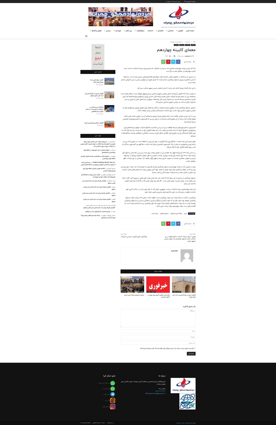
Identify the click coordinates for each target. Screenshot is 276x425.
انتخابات (188, 45)
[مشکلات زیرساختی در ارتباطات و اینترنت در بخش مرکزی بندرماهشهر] (109, 108)
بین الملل (182, 45)
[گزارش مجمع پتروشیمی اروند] (109, 124)
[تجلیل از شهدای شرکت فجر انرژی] (132, 284)
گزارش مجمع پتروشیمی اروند (93, 123)
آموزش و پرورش (177, 292)
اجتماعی (188, 42)
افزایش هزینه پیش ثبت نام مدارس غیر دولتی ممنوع (99, 208)
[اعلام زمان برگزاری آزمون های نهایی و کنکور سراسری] (158, 284)
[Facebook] (178, 62)
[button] (86, 36)
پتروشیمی (124, 292)
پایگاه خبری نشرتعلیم (176, 213)
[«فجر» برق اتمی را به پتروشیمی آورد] (109, 81)
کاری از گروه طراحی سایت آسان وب (186, 423)
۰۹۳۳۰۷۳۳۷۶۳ (160, 391)
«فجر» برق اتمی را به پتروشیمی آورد (96, 81)
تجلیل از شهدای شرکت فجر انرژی (134, 295)
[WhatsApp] (163, 62)
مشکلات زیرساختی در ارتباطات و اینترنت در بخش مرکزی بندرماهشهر (94, 109)
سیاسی (176, 45)
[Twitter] (173, 62)
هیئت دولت (155, 213)
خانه (194, 42)
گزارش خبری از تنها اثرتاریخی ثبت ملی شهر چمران (94, 95)
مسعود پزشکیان (164, 213)
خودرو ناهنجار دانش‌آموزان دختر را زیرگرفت (97, 212)
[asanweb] (193, 56)
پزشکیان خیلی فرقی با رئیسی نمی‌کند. (134, 237)
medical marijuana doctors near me (104, 162)
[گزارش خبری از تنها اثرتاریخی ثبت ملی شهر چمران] (184, 284)
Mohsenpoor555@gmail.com (155, 394)
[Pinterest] (168, 62)
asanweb (187, 56)
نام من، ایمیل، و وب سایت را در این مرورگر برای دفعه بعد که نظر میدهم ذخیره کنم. (167, 348)
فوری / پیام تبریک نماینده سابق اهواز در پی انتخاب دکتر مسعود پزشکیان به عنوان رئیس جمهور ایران (180, 239)
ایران (185, 213)
